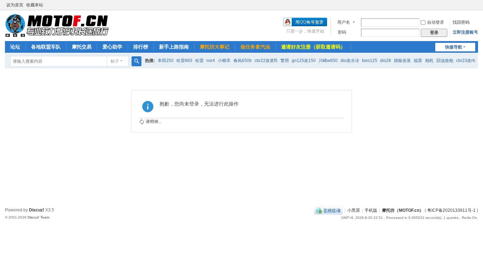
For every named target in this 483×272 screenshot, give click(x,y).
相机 (429, 60)
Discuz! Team (38, 217)
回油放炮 (444, 60)
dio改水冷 (350, 60)
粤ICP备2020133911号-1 (451, 210)
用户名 (343, 22)
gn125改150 (304, 60)
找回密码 (461, 22)
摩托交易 (82, 47)
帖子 (115, 61)
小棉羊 (224, 60)
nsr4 (210, 60)
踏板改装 (402, 60)
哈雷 (199, 60)
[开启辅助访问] (476, 5)
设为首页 (14, 4)
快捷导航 (453, 47)
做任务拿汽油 (255, 47)
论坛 (15, 47)
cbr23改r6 (465, 60)
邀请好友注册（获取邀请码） (313, 47)
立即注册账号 (465, 32)
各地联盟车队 (46, 47)
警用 (284, 60)
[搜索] (136, 61)
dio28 (385, 60)
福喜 (418, 60)
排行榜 (140, 47)
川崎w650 (328, 60)
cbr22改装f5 (266, 60)
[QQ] (328, 210)
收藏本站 (34, 4)
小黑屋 (353, 210)
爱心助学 (112, 47)
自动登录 (435, 22)
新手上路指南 (174, 47)
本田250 (166, 60)
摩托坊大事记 (214, 47)
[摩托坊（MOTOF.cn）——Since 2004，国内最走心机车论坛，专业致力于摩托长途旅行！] (57, 25)
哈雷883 (184, 60)
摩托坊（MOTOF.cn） (403, 210)
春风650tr (242, 60)
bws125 (369, 60)
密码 (342, 32)
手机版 (371, 210)
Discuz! (36, 210)
